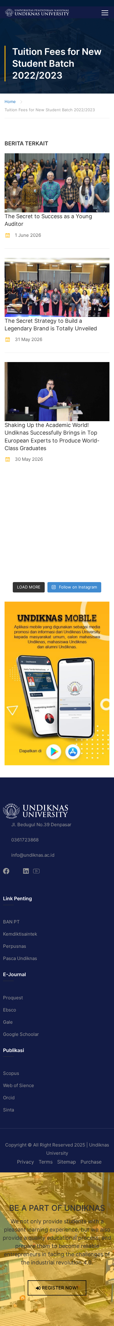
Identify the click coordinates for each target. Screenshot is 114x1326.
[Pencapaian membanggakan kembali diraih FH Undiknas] (71, 553)
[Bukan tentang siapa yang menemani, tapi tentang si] (17, 518)
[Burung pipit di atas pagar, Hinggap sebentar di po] (71, 570)
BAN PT (11, 922)
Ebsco (9, 1010)
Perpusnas (14, 946)
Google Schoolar (21, 1034)
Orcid (9, 1097)
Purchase (91, 1162)
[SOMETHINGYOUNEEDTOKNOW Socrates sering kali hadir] (71, 518)
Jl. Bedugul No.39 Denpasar (41, 824)
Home (10, 101)
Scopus (11, 1073)
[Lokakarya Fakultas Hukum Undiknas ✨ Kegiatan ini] (17, 535)
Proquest (13, 998)
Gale (8, 1022)
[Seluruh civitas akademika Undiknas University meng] (17, 553)
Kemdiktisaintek (20, 934)
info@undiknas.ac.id (32, 855)
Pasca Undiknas (20, 958)
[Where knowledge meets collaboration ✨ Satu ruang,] (17, 483)
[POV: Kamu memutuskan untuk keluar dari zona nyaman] (17, 500)
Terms (46, 1162)
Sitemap (66, 1162)
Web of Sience (18, 1085)
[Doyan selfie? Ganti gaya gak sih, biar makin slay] (71, 500)
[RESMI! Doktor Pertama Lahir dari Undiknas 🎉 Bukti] (71, 483)
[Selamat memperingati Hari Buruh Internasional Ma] (17, 570)
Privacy (25, 1162)
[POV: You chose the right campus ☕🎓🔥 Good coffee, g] (71, 535)
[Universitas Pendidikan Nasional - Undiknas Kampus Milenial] (37, 12)
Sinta (8, 1110)
